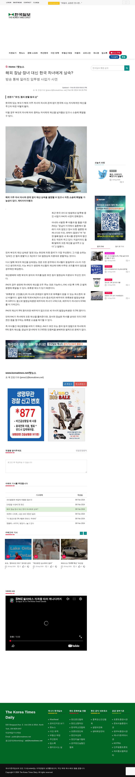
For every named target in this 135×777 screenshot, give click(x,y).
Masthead (54, 719)
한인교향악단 (77, 723)
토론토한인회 (77, 731)
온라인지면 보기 (57, 723)
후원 (123, 57)
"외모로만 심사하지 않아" (42, 563)
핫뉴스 (22, 53)
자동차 (77, 53)
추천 (69, 384)
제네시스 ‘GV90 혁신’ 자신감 (72, 563)
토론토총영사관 (121, 719)
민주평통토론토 (121, 747)
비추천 (81, 384)
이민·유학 (55, 53)
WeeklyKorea (110, 253)
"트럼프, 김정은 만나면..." (71, 3)
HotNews (108, 266)
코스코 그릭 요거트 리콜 (112, 282)
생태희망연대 (98, 731)
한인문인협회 (77, 719)
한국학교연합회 (78, 727)
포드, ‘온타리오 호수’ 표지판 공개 (18, 563)
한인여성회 (76, 735)
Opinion (113, 170)
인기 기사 (100, 246)
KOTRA (117, 743)
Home (12, 67)
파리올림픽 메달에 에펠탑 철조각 (19, 500)
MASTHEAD (17, 2)
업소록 (104, 53)
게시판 (96, 53)
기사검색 (114, 57)
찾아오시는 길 (56, 747)
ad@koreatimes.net (33, 741)
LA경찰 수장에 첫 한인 (15, 505)
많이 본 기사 (119, 246)
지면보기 (12, 53)
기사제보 (36, 2)
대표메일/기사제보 (13, 733)
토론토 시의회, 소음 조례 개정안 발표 (21, 514)
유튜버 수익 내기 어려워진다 (114, 295)
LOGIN (8, 2)
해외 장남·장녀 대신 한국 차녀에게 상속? (22, 509)
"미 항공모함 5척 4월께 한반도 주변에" (21, 519)
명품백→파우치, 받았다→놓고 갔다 (20, 523)
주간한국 (44, 53)
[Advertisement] (84, 27)
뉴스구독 (116, 53)
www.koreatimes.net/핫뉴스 (21, 373)
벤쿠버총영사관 (121, 731)
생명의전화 (97, 727)
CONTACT (27, 2)
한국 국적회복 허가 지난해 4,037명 (116, 269)
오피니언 (87, 53)
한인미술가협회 (78, 739)
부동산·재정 (67, 53)
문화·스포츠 (33, 53)
